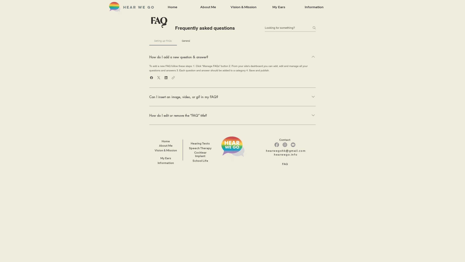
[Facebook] (276, 144)
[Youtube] (293, 144)
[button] (151, 78)
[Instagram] (285, 144)
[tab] (163, 40)
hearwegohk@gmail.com (286, 150)
